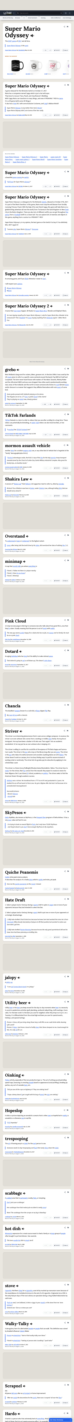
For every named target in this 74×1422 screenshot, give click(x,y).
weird (33, 423)
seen (49, 1115)
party (34, 1398)
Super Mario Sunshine (54, 159)
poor (9, 820)
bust (25, 1085)
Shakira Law (8, 495)
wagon (25, 450)
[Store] (65, 13)
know (23, 573)
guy (26, 752)
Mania (39, 108)
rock (57, 385)
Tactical (10, 458)
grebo (6, 403)
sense (51, 656)
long (25, 656)
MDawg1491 (22, 325)
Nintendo (50, 318)
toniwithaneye (16, 639)
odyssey (27, 182)
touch (45, 628)
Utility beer (8, 1034)
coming (19, 177)
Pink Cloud (8, 639)
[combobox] (39, 13)
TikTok (7, 420)
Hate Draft (8, 936)
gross (44, 1207)
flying (38, 711)
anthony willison (14, 1312)
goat (26, 46)
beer (11, 1008)
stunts (24, 987)
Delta (7, 817)
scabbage (7, 1217)
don (25, 827)
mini (30, 450)
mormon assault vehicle (11, 467)
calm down (47, 660)
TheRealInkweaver (19, 1152)
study (7, 771)
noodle (15, 1240)
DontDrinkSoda (15, 1099)
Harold (10, 796)
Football (17, 215)
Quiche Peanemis (9, 888)
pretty (22, 633)
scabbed (9, 1198)
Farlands (24, 430)
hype (11, 182)
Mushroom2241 (20, 888)
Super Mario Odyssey (11, 50)
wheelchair (17, 1335)
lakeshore (15, 1034)
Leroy (8, 545)
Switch (44, 202)
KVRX (21, 467)
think (26, 279)
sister (37, 545)
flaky (34, 1198)
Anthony (9, 780)
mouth (43, 1303)
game (14, 41)
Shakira (41, 488)
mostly (15, 566)
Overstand (8, 549)
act (9, 1143)
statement (25, 541)
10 (16, 1030)
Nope (15, 1027)
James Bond (18, 987)
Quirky (7, 877)
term (12, 450)
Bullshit (22, 318)
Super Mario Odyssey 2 (29, 157)
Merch (66, 50)
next (34, 1143)
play (14, 229)
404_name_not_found (18, 831)
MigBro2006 (21, 115)
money (51, 633)
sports (36, 905)
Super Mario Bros (41, 311)
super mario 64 (56, 157)
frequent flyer (41, 817)
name (61, 98)
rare (22, 1118)
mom (10, 715)
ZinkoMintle (21, 50)
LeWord (13, 580)
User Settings (67, 18)
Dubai (32, 488)
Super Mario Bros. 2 (19, 162)
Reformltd (16, 495)
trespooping (8, 1152)
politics (45, 773)
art (24, 1393)
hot (19, 1240)
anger (51, 905)
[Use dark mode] (69, 13)
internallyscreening (23, 295)
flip (46, 711)
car (11, 982)
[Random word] (61, 13)
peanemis (23, 884)
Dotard (7, 665)
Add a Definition (56, 18)
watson (12, 991)
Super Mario (11, 46)
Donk (66, 209)
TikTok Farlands (9, 434)
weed (42, 1094)
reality (52, 628)
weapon (17, 711)
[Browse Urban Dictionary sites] (9, 13)
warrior (53, 458)
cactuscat (13, 403)
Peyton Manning (25, 930)
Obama (15, 794)
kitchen (9, 1305)
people (31, 1082)
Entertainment (32, 18)
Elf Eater (15, 549)
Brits (60, 488)
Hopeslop (7, 1127)
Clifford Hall (14, 1244)
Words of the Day (8, 18)
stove (6, 1312)
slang (20, 1290)
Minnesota (8, 1233)
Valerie (22, 1331)
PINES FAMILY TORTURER (22, 434)
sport (35, 912)
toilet (26, 1143)
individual (14, 656)
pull (12, 987)
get (23, 660)
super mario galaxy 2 (22, 159)
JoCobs (14, 1217)
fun (24, 771)
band (35, 397)
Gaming (43, 18)
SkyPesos (7, 831)
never (19, 311)
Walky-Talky (8, 1345)
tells (19, 566)
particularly (24, 1198)
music (9, 377)
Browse (17, 18)
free (15, 103)
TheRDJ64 (21, 234)
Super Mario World (38, 159)
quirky (41, 880)
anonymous (14, 665)
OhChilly (20, 186)
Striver (7, 801)
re (9, 628)
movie (33, 884)
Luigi (45, 103)
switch (26, 177)
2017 (19, 41)
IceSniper (14, 1402)
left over (14, 1393)
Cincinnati (10, 922)
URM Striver (14, 801)
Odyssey (18, 46)
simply (27, 1240)
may (15, 311)
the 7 (64, 545)
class (50, 739)
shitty (8, 982)
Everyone (35, 229)
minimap (7, 580)
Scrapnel (7, 1402)
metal (21, 399)
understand (11, 541)
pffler (13, 936)
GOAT (10, 41)
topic (18, 541)
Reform (28, 484)
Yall (8, 182)
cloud (17, 635)
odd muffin (16, 1345)
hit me (15, 715)
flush (35, 1148)
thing (46, 1148)
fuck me (9, 1303)
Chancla (7, 719)
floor (60, 1398)
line (41, 458)
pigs (48, 1094)
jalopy (6, 991)
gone (58, 752)
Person (9, 1335)
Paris (33, 824)
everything (32, 566)
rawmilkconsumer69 (17, 1127)
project (27, 1393)
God (44, 279)
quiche (17, 884)
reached (11, 430)
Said (37, 423)
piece (31, 880)
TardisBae (14, 719)
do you (18, 573)
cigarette (29, 1290)
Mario (9, 291)
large (52, 1233)
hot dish (7, 1244)
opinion (19, 284)
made (15, 1398)
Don (8, 1202)
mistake (61, 484)
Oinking (7, 1099)
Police (7, 1080)
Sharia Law (17, 484)
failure (61, 755)
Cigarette (8, 1290)
